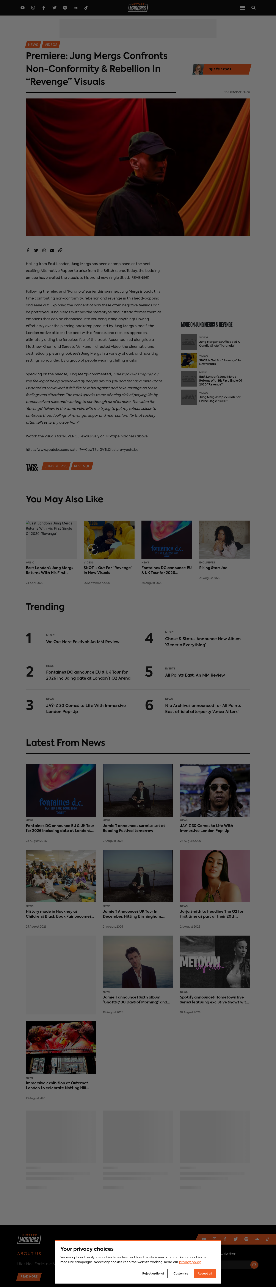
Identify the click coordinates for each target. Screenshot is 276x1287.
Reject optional (153, 1273)
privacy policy (190, 1262)
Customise (181, 1273)
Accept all (205, 1273)
